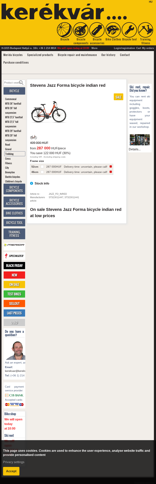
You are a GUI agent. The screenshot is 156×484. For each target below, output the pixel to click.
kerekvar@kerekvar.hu (18, 370)
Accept (11, 471)
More (94, 48)
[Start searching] (21, 83)
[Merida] (14, 245)
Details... (135, 149)
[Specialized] (14, 255)
